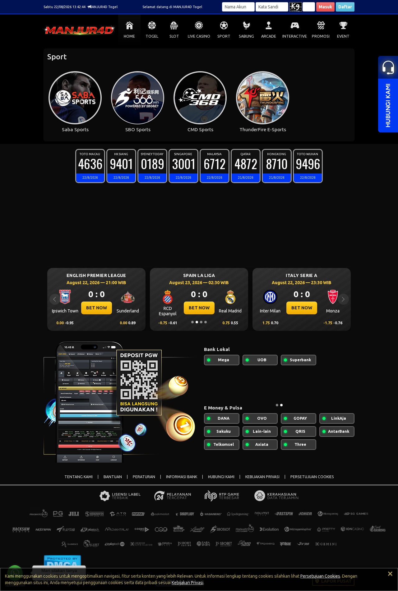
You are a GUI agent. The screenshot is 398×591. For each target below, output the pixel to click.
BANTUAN (113, 477)
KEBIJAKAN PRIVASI (262, 477)
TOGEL (152, 36)
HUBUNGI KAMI (221, 477)
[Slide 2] (197, 322)
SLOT (174, 36)
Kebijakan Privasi (187, 582)
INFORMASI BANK (181, 477)
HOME (129, 36)
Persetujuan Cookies (320, 576)
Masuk (325, 6)
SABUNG (246, 36)
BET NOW (96, 307)
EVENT (343, 36)
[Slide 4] (205, 322)
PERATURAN (144, 477)
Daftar (345, 6)
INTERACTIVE (294, 36)
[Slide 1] (192, 322)
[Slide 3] (201, 322)
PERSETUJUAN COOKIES (312, 477)
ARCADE (268, 36)
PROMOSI (321, 36)
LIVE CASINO (199, 36)
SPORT (223, 36)
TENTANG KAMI (78, 477)
